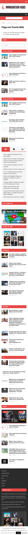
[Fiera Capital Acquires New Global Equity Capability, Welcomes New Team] (5, 292)
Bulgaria (5, 306)
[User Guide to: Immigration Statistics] (5, 461)
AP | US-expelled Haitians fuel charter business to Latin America (17, 90)
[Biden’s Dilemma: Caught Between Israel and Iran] (5, 312)
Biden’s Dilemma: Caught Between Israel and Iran (16, 311)
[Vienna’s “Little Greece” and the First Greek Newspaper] (5, 350)
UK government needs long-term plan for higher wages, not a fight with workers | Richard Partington (14, 192)
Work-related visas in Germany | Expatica (14, 197)
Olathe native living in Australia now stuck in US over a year (17, 264)
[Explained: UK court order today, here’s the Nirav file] (5, 399)
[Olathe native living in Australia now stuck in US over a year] (5, 265)
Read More (24, 533)
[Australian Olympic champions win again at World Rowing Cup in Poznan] (7, 243)
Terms (3, 485)
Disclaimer (4, 480)
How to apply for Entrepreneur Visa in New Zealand (17, 55)
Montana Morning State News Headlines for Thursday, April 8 (17, 332)
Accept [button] (18, 533)
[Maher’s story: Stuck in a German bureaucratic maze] (5, 443)
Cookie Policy (5, 475)
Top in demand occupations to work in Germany (17, 74)
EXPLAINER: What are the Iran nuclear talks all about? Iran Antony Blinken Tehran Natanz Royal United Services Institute (17, 451)
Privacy (3, 483)
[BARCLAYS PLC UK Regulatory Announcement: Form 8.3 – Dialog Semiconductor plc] (5, 381)
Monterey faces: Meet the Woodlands (16, 138)
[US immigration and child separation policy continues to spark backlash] (10, 416)
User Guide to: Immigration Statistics (16, 460)
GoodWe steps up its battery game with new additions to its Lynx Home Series (17, 283)
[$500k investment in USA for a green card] (5, 82)
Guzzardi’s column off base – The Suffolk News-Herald (17, 120)
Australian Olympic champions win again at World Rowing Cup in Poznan (17, 255)
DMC (3, 478)
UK (3, 357)
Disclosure (4, 470)
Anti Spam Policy (5, 473)
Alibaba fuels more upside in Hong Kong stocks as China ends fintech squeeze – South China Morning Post (17, 65)
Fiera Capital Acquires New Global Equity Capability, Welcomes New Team (16, 292)
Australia (6, 250)
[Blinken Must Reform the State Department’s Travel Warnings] (14, 243)
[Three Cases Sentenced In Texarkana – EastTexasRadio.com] (5, 341)
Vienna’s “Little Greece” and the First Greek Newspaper (17, 349)
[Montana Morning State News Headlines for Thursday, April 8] (5, 333)
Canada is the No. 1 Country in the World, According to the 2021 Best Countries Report (17, 274)
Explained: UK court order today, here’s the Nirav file (16, 398)
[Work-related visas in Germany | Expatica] (5, 435)
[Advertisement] (15, 301)
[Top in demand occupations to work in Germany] (5, 75)
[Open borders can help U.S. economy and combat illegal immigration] (5, 112)
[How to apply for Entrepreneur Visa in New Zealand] (5, 56)
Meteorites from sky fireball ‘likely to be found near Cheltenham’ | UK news (17, 390)
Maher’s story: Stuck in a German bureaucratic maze (16, 442)
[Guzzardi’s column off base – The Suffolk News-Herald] (5, 121)
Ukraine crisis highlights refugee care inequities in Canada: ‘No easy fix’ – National (13, 177)
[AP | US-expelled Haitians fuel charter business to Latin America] (5, 90)
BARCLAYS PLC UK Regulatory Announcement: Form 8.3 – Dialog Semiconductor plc (17, 381)
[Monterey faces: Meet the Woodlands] (5, 140)
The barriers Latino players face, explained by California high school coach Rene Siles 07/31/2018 (17, 130)
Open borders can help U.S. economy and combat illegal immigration (17, 112)
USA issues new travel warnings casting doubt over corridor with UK (14, 372)
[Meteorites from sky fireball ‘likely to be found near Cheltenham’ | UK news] (5, 390)
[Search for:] (14, 18)
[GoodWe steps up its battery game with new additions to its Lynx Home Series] (5, 283)
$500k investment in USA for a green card (17, 81)
